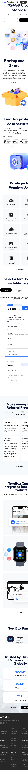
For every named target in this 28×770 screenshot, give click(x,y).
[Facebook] (1, 723)
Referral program (15, 761)
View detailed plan (19, 269)
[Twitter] (7, 723)
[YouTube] (4, 723)
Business (13, 759)
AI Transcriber (3, 761)
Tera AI (1, 757)
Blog (12, 757)
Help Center (13, 766)
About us (13, 754)
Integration (13, 764)
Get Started (11, 20)
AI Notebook (3, 759)
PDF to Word (14, 731)
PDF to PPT (13, 733)
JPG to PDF (13, 745)
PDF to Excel (14, 736)
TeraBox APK (3, 733)
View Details (19, 466)
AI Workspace (3, 754)
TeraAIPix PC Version (4, 736)
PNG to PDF (13, 747)
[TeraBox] (9, 2)
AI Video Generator (4, 745)
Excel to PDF (14, 743)
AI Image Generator (4, 742)
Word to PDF (14, 738)
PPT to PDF (13, 740)
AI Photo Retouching (4, 747)
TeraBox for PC (3, 731)
